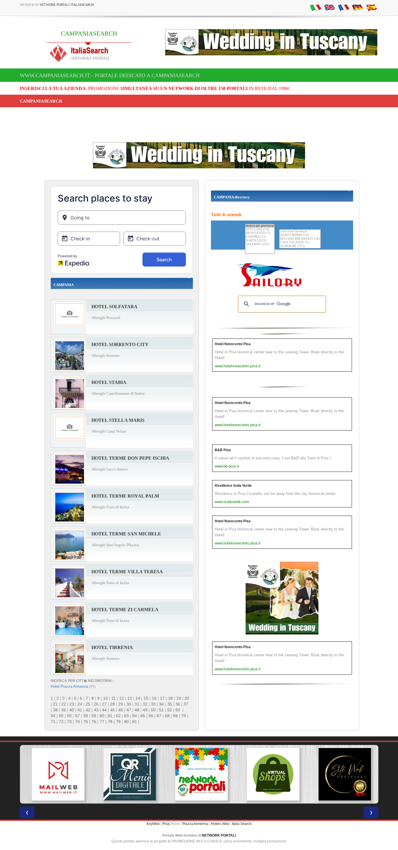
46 (120, 710)
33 (153, 704)
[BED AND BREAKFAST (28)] (299, 239)
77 (102, 721)
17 (162, 698)
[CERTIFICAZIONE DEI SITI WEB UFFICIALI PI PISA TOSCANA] (342, 774)
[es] (371, 7)
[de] (357, 7)
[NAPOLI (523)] (259, 241)
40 (71, 710)
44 (104, 710)
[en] (329, 7)
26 (96, 704)
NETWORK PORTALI (219, 835)
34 (161, 704)
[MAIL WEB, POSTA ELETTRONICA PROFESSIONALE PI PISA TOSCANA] (55, 774)
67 (159, 715)
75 (85, 721)
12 (121, 698)
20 (186, 698)
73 (69, 721)
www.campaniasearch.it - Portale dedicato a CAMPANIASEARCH (110, 75)
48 (137, 710)
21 (55, 704)
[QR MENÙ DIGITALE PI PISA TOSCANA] (127, 774)
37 (186, 704)
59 (93, 715)
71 (53, 721)
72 (61, 721)
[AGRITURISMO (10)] (299, 235)
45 (112, 710)
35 (169, 704)
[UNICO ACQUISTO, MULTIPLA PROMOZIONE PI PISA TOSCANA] (199, 774)
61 (110, 715)
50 (153, 710)
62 (118, 715)
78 (110, 721)
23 (71, 704)
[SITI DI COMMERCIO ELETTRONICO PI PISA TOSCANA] (270, 774)
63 (126, 715)
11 (113, 698)
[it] (315, 7)
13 (129, 698)
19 (178, 698)
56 (69, 715)
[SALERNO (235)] (259, 244)
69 (175, 715)
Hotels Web (220, 824)
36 (177, 704)
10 (105, 698)
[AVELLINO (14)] (259, 230)
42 (88, 710)
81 (134, 721)
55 (61, 715)
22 (63, 704)
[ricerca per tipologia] (299, 231)
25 (88, 704)
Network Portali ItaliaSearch (67, 4)
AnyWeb (153, 824)
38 (55, 710)
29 (120, 704)
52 (169, 710)
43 (96, 710)
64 (134, 715)
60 (102, 715)
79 (118, 721)
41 (80, 710)
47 (128, 710)
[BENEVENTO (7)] (259, 233)
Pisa (165, 824)
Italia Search (242, 824)
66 (151, 715)
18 (170, 698)
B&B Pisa (223, 450)
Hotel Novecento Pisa (233, 344)
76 (93, 721)
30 (128, 704)
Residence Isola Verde (233, 486)
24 (80, 704)
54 (53, 715)
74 (77, 721)
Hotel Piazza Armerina (69, 686)
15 (146, 698)
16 (154, 698)
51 (161, 710)
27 (104, 704)
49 (145, 710)
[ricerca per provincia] (259, 226)
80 (126, 721)
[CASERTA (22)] (259, 237)
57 (77, 715)
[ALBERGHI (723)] (299, 246)
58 (85, 715)
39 (63, 710)
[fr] (343, 7)
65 (142, 715)
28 (112, 704)
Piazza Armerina (195, 824)
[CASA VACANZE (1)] (299, 242)
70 (183, 715)
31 (137, 704)
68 (167, 715)
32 (145, 704)
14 (137, 698)
